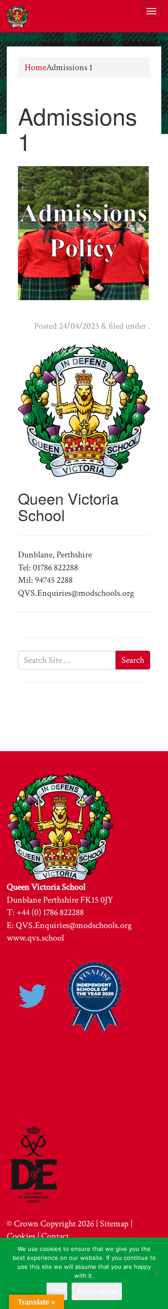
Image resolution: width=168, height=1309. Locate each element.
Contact (55, 1236)
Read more (96, 1291)
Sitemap (114, 1224)
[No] (156, 1273)
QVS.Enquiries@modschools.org (74, 925)
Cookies (21, 1236)
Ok (57, 1291)
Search (132, 660)
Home (35, 67)
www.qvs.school (35, 938)
